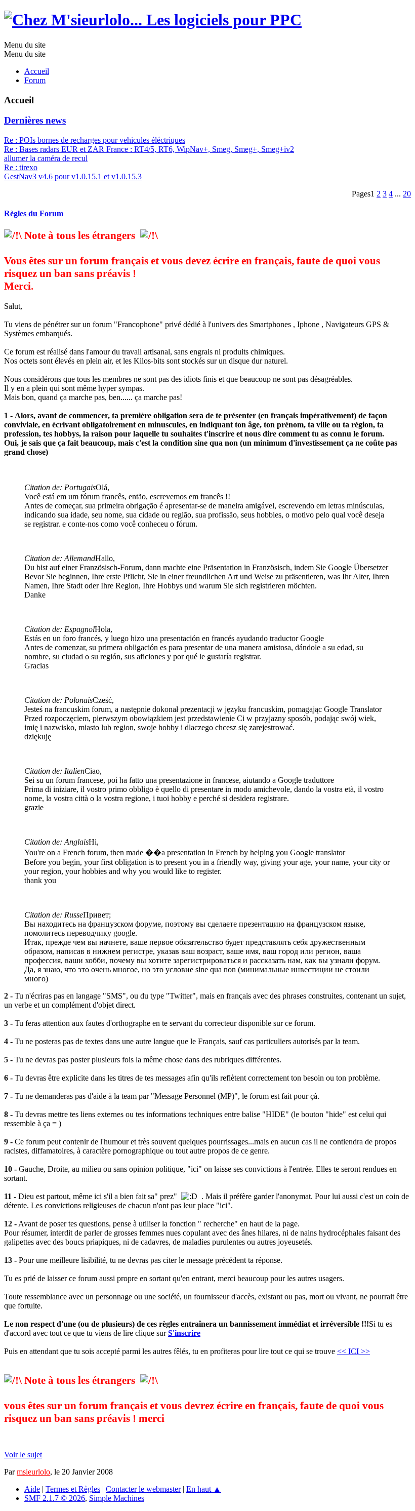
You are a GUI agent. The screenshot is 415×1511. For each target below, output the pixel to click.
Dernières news (35, 120)
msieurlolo (33, 1471)
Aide (32, 1489)
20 (407, 193)
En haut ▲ (203, 1489)
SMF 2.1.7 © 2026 (54, 1498)
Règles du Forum (33, 213)
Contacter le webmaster (143, 1489)
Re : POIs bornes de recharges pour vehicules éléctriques (94, 140)
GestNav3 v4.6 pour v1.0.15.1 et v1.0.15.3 (73, 176)
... (399, 193)
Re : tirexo (20, 167)
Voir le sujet (23, 1454)
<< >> (353, 1351)
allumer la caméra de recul (46, 158)
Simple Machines (116, 1498)
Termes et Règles (73, 1489)
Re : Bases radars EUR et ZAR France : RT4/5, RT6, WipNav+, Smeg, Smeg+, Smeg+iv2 (149, 149)
